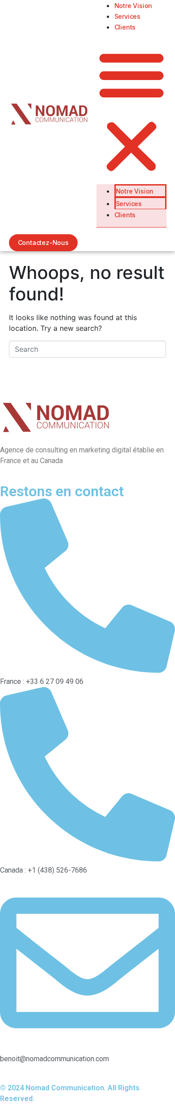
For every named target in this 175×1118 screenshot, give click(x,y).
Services (127, 16)
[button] (131, 111)
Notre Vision (133, 5)
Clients (125, 27)
